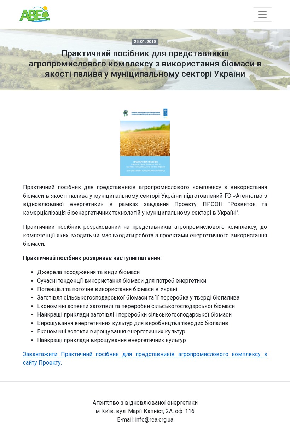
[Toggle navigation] (262, 14)
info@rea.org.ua (154, 419)
